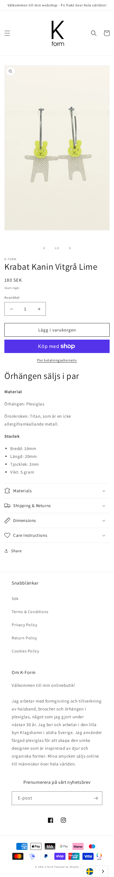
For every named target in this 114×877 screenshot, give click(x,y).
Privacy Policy (24, 624)
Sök (15, 598)
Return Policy (24, 637)
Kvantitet (12, 297)
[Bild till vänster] (44, 248)
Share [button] (16, 550)
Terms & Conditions (30, 611)
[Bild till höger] (69, 248)
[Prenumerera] (95, 798)
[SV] (95, 871)
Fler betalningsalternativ (57, 360)
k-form (49, 866)
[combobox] (95, 871)
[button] (7, 33)
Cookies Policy (25, 651)
